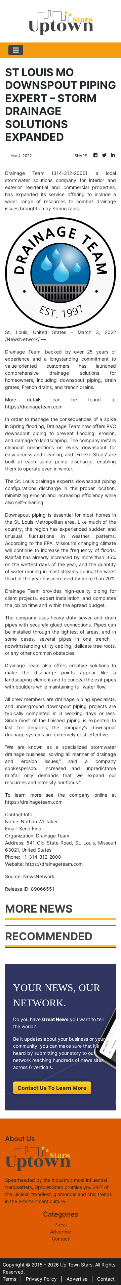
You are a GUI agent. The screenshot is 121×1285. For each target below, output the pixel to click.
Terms (9, 1279)
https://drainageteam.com (34, 406)
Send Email (31, 828)
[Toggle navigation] (15, 50)
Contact (60, 1239)
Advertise (60, 1231)
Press (60, 1224)
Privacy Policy (41, 1279)
